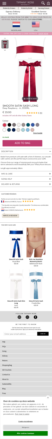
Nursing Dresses (43, 8)
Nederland (16, 30)
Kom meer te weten (22, 414)
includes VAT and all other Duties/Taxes (17, 115)
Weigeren (25, 427)
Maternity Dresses (9, 8)
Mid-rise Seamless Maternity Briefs (36, 260)
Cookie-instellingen (25, 421)
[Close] (46, 19)
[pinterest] (19, 317)
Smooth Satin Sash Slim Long (16, 302)
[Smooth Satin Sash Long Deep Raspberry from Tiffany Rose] (5, 44)
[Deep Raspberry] (4, 125)
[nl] (16, 28)
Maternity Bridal (26, 8)
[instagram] (27, 317)
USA (35, 30)
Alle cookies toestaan (25, 433)
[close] (48, 397)
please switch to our (26, 19)
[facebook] (35, 317)
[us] (36, 28)
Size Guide (37, 133)
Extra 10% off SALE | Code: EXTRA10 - (26, 33)
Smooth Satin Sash (16, 259)
